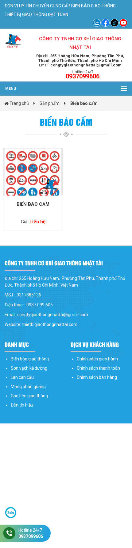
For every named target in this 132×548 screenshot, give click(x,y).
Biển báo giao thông (30, 358)
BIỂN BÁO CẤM (33, 204)
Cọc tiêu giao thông (29, 395)
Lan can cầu (22, 377)
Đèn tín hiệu (22, 405)
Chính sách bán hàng (97, 377)
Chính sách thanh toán (98, 368)
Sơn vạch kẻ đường (29, 368)
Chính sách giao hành (97, 358)
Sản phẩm (50, 103)
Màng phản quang (28, 386)
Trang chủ (19, 103)
